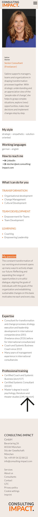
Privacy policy (11, 487)
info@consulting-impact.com (18, 461)
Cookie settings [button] (11, 491)
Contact (8, 480)
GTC (6, 483)
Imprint (8, 494)
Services (8, 469)
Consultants (10, 476)
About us (8, 473)
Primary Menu (35, 3)
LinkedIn (11, 160)
